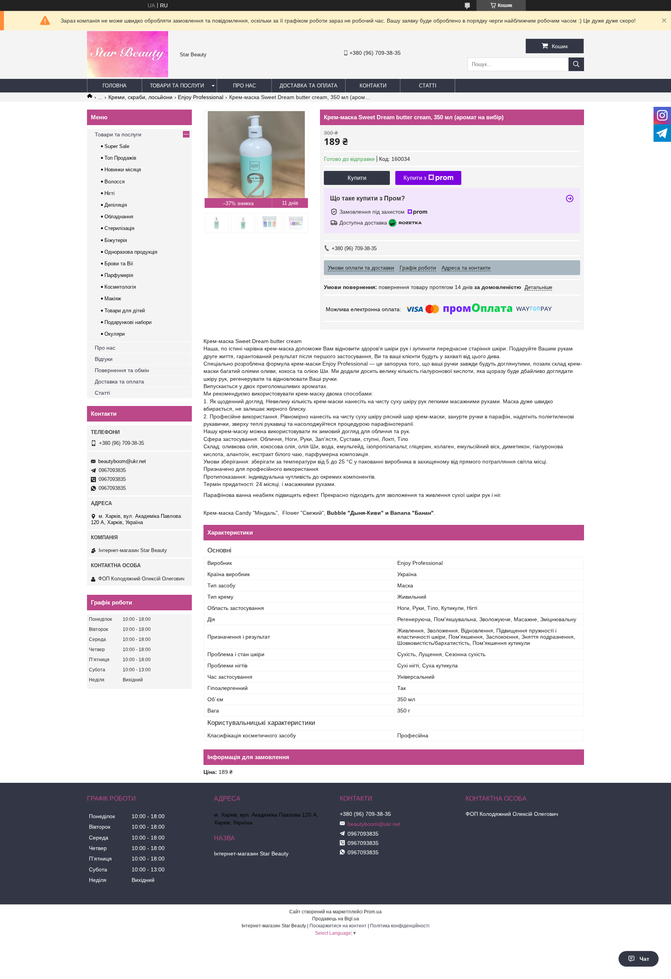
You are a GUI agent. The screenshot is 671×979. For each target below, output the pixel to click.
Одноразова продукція (130, 252)
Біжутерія (115, 240)
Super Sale (116, 146)
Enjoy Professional (200, 97)
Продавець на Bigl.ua (335, 919)
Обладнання (118, 216)
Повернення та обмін (122, 370)
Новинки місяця (122, 169)
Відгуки (104, 359)
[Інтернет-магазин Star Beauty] (127, 75)
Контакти (373, 86)
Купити (357, 177)
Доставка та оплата (308, 86)
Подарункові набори (127, 322)
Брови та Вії (118, 264)
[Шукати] (576, 64)
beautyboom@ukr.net (122, 461)
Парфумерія (118, 275)
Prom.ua (373, 912)
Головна (115, 86)
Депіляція (115, 205)
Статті (427, 86)
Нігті (109, 193)
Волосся (114, 182)
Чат (644, 959)
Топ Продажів (120, 158)
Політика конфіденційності (399, 925)
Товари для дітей (124, 311)
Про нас (244, 86)
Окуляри (114, 334)
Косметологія (120, 287)
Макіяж (112, 298)
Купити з (414, 177)
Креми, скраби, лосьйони (140, 97)
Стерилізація (119, 228)
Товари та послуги (177, 86)
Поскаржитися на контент (338, 925)
